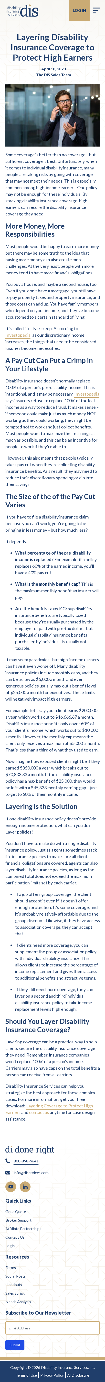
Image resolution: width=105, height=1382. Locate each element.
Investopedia (18, 335)
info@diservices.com (31, 1172)
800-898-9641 (26, 1161)
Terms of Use (26, 1375)
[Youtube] (10, 1186)
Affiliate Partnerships (23, 1228)
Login (10, 1245)
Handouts (13, 1284)
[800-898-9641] (7, 1161)
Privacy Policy (52, 1375)
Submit (15, 1345)
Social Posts (15, 1276)
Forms (10, 1267)
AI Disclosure (78, 1375)
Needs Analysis (18, 1301)
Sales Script (15, 1293)
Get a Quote (15, 1211)
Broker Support (18, 1220)
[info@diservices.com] (7, 1172)
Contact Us (14, 1237)
